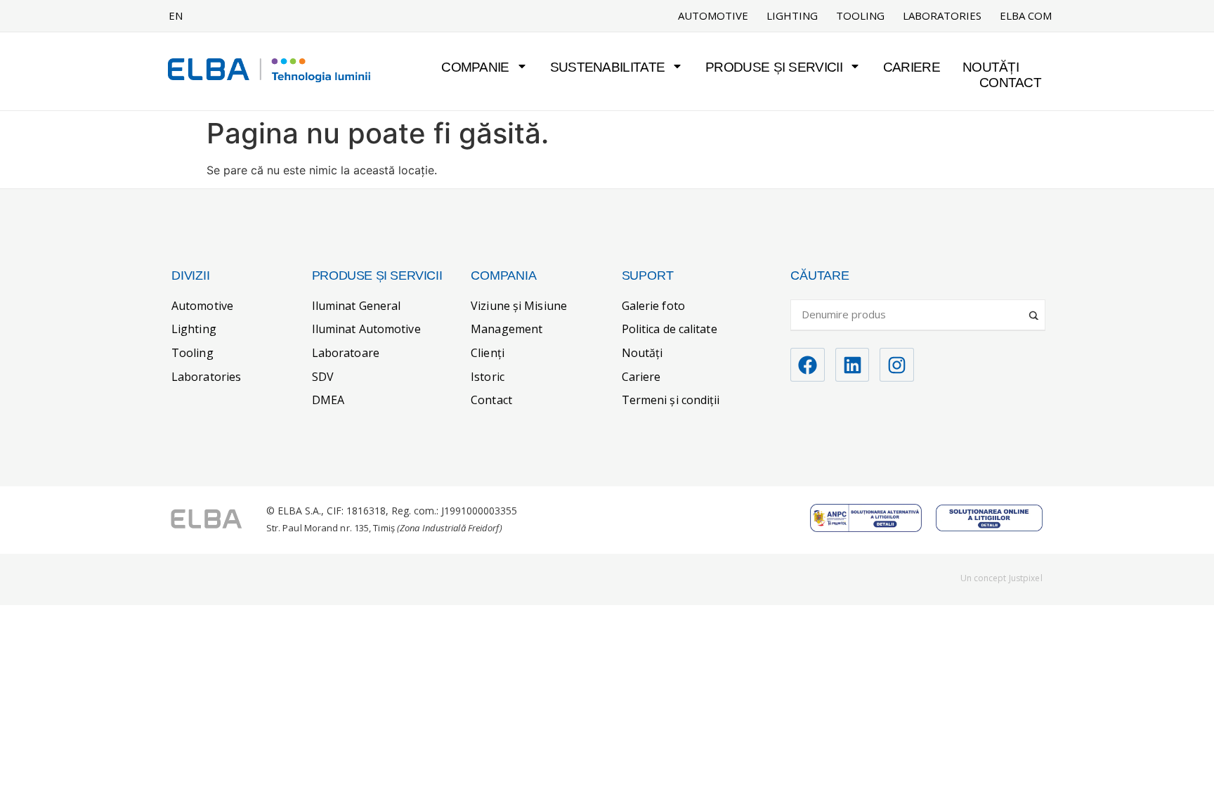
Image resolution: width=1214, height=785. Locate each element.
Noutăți (990, 67)
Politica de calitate (669, 329)
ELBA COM (1026, 16)
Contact (1010, 83)
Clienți (487, 353)
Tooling (860, 16)
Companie (475, 67)
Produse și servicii (773, 67)
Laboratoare (345, 353)
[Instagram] (897, 365)
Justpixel (1026, 578)
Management (506, 329)
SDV (323, 376)
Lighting (792, 16)
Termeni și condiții (671, 400)
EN (176, 15)
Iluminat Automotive (366, 329)
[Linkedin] (852, 365)
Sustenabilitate (607, 67)
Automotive (713, 16)
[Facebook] (807, 365)
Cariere (911, 67)
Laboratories (942, 16)
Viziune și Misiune (519, 305)
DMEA (328, 400)
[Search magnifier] (1035, 310)
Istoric (487, 376)
